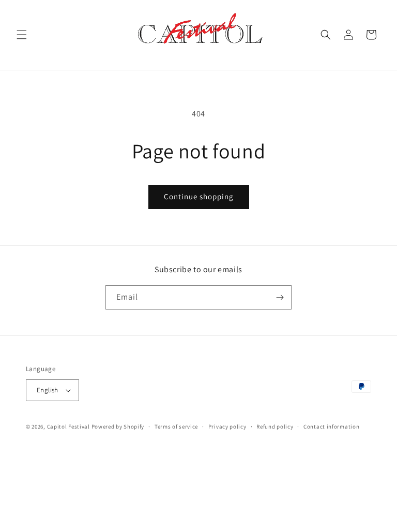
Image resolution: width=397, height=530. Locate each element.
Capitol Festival (68, 426)
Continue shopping (199, 196)
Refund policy (274, 426)
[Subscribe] (279, 297)
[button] (21, 34)
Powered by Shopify (118, 426)
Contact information (331, 426)
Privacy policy (227, 426)
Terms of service (176, 426)
